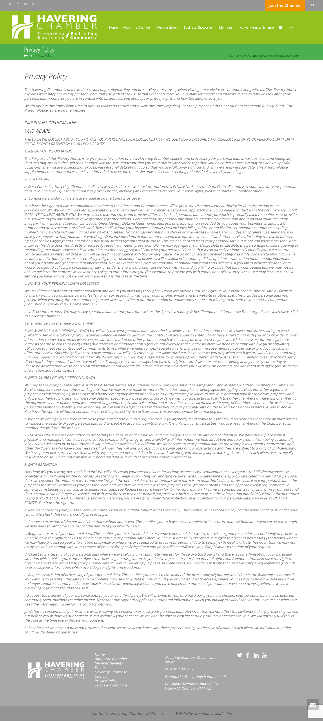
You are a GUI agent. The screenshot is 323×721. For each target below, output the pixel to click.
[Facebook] (18, 3)
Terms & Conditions (110, 685)
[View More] (290, 27)
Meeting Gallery (167, 27)
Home (113, 27)
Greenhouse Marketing (212, 713)
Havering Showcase (110, 672)
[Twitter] (10, 3)
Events (99, 667)
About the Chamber (137, 27)
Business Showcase (198, 27)
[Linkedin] (25, 3)
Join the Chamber (285, 5)
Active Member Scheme (257, 27)
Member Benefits (108, 663)
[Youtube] (32, 3)
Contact (100, 676)
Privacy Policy (105, 680)
